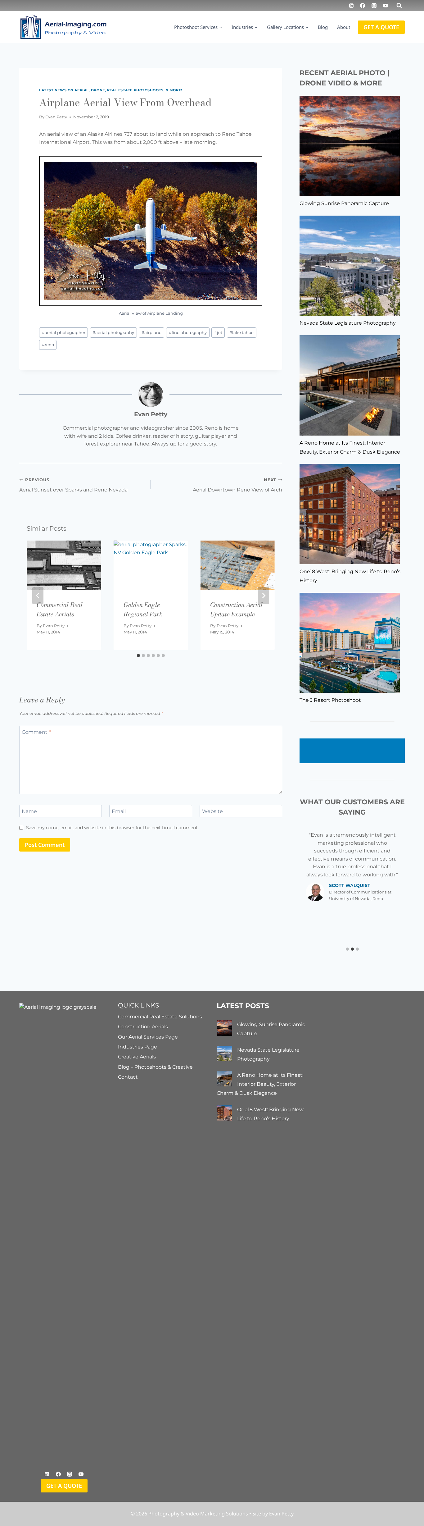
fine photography (188, 332)
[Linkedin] (351, 6)
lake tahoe (241, 332)
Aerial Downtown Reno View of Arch (237, 485)
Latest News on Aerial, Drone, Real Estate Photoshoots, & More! (110, 90)
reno (48, 344)
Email (119, 811)
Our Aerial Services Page (148, 1037)
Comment (36, 732)
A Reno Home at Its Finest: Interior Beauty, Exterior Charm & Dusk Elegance (260, 1084)
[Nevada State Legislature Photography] (350, 266)
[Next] (263, 595)
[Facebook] (363, 6)
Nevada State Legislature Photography (348, 323)
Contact (128, 1077)
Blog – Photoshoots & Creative (155, 1067)
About (343, 27)
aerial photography (113, 332)
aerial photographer (63, 332)
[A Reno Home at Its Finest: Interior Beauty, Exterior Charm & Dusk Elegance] (350, 385)
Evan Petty (56, 117)
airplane (151, 332)
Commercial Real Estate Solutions (160, 1017)
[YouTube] (385, 6)
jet (218, 332)
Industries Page (137, 1047)
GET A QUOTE (381, 27)
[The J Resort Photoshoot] (350, 643)
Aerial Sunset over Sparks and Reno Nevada (73, 485)
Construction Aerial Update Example (236, 609)
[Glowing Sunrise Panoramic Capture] (350, 146)
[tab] (138, 655)
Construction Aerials (143, 1027)
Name (29, 811)
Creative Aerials (137, 1057)
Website (212, 811)
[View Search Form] (399, 5)
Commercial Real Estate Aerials (60, 609)
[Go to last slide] (37, 595)
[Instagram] (374, 6)
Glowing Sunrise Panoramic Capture (344, 203)
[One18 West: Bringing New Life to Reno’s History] (350, 514)
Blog (323, 27)
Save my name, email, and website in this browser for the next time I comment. (112, 827)
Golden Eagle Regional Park (143, 609)
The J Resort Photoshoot (330, 700)
